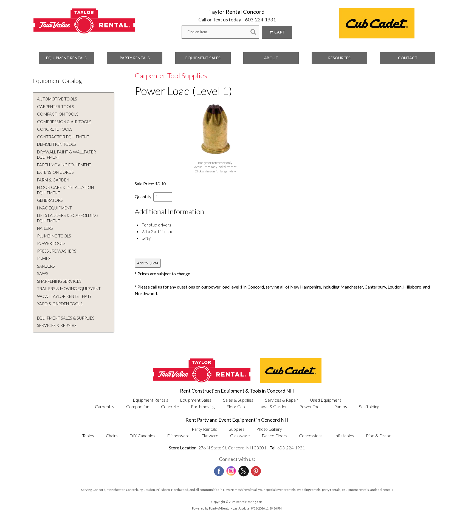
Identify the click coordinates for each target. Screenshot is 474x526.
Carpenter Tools (55, 106)
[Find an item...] (253, 32)
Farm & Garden (53, 179)
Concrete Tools (54, 129)
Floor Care (236, 406)
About (271, 57)
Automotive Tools (57, 98)
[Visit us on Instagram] (231, 470)
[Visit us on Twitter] (243, 470)
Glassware (240, 435)
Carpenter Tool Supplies (171, 75)
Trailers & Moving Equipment (69, 288)
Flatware (209, 435)
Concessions (311, 435)
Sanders (46, 266)
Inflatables (344, 435)
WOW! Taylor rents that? (64, 296)
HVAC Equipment (54, 207)
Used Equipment (325, 399)
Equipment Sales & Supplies (65, 317)
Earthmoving (203, 406)
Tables (88, 435)
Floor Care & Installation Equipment (65, 190)
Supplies (236, 429)
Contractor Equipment (63, 136)
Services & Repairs (57, 325)
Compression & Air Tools (64, 121)
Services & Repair (281, 399)
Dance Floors (274, 435)
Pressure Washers (56, 250)
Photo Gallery (269, 429)
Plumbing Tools (54, 235)
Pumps (43, 258)
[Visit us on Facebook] (218, 469)
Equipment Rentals (66, 57)
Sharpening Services (59, 281)
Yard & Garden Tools (60, 303)
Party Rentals (135, 57)
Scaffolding (369, 406)
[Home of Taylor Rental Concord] (202, 381)
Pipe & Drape (378, 435)
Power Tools (51, 243)
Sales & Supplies (238, 399)
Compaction (137, 406)
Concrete (170, 406)
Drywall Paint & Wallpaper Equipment (66, 154)
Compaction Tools (57, 113)
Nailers (45, 228)
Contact (407, 57)
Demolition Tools (56, 144)
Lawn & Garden (272, 406)
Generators (50, 200)
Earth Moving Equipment (64, 164)
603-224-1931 (260, 19)
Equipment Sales (203, 57)
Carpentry (104, 406)
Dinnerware (178, 435)
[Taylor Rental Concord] (84, 30)
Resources (339, 57)
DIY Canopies (142, 435)
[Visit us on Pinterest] (255, 469)
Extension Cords (55, 172)
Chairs (112, 435)
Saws (42, 273)
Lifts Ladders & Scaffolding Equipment (67, 218)
